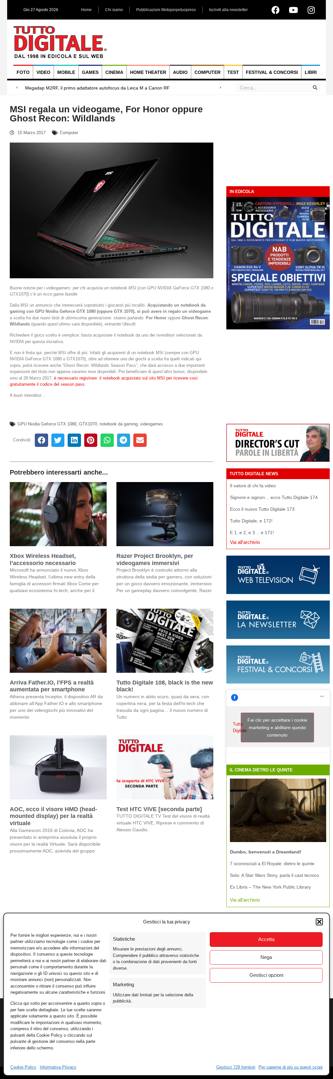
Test (233, 72)
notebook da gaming (119, 424)
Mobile (66, 72)
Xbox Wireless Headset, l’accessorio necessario (43, 559)
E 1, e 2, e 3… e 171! (252, 532)
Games (90, 72)
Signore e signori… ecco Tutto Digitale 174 (274, 497)
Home (86, 9)
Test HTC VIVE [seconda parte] (159, 809)
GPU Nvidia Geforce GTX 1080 (47, 424)
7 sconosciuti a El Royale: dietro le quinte (272, 863)
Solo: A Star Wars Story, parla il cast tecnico (274, 875)
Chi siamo (114, 9)
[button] (319, 922)
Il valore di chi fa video (253, 485)
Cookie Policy (23, 1067)
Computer (207, 72)
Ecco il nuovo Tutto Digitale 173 (262, 509)
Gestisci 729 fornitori (235, 1067)
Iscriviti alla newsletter (228, 9)
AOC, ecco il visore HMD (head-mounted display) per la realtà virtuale (53, 816)
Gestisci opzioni (266, 975)
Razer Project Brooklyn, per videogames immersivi (154, 559)
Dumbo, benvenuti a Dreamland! (265, 851)
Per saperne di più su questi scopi (291, 1067)
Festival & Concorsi (272, 72)
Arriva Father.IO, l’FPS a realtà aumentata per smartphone (52, 686)
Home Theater (148, 72)
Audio (180, 72)
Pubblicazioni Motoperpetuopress (166, 9)
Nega (266, 957)
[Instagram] (311, 10)
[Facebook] (275, 10)
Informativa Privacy (58, 1067)
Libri (311, 72)
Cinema (114, 72)
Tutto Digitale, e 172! (251, 520)
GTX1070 (88, 424)
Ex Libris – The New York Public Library (270, 887)
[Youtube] (293, 10)
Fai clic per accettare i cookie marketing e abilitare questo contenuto (277, 727)
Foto (23, 72)
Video (43, 72)
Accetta (266, 939)
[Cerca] (315, 87)
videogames (151, 424)
